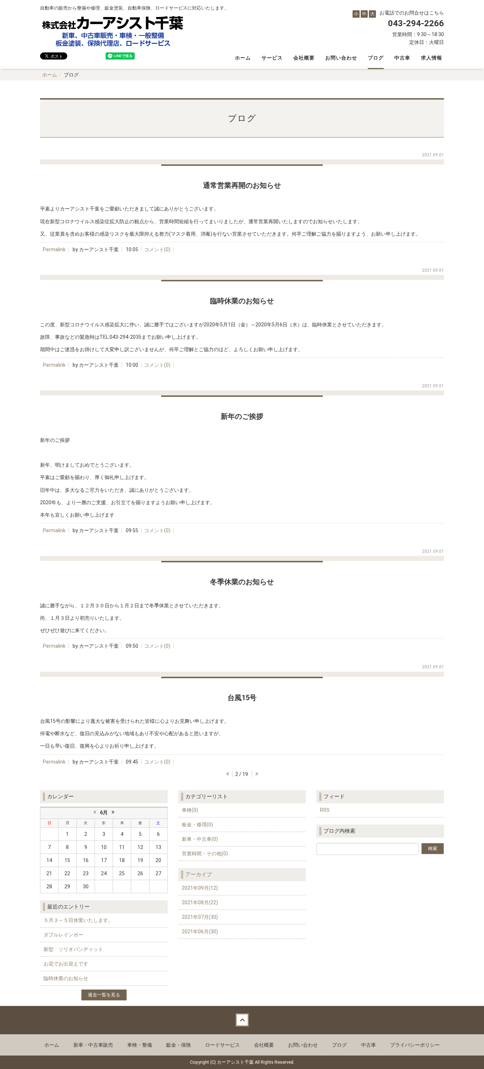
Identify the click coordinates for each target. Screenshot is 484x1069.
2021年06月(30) (200, 931)
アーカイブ (198, 874)
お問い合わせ (341, 58)
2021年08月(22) (200, 902)
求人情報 (431, 58)
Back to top (242, 1020)
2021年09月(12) (200, 888)
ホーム (243, 58)
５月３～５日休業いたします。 (78, 920)
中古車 (402, 58)
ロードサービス (222, 1045)
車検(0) (190, 810)
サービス (272, 58)
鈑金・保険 (178, 1045)
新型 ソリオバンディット (73, 949)
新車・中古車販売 (93, 1045)
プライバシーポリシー (415, 1045)
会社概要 (304, 58)
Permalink (54, 249)
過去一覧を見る (104, 994)
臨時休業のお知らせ (66, 978)
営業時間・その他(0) (205, 853)
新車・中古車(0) (200, 839)
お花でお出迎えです (66, 964)
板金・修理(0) (197, 824)
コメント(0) (157, 249)
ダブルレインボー (63, 935)
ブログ (376, 58)
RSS (325, 810)
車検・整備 (139, 1045)
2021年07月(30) (200, 917)
